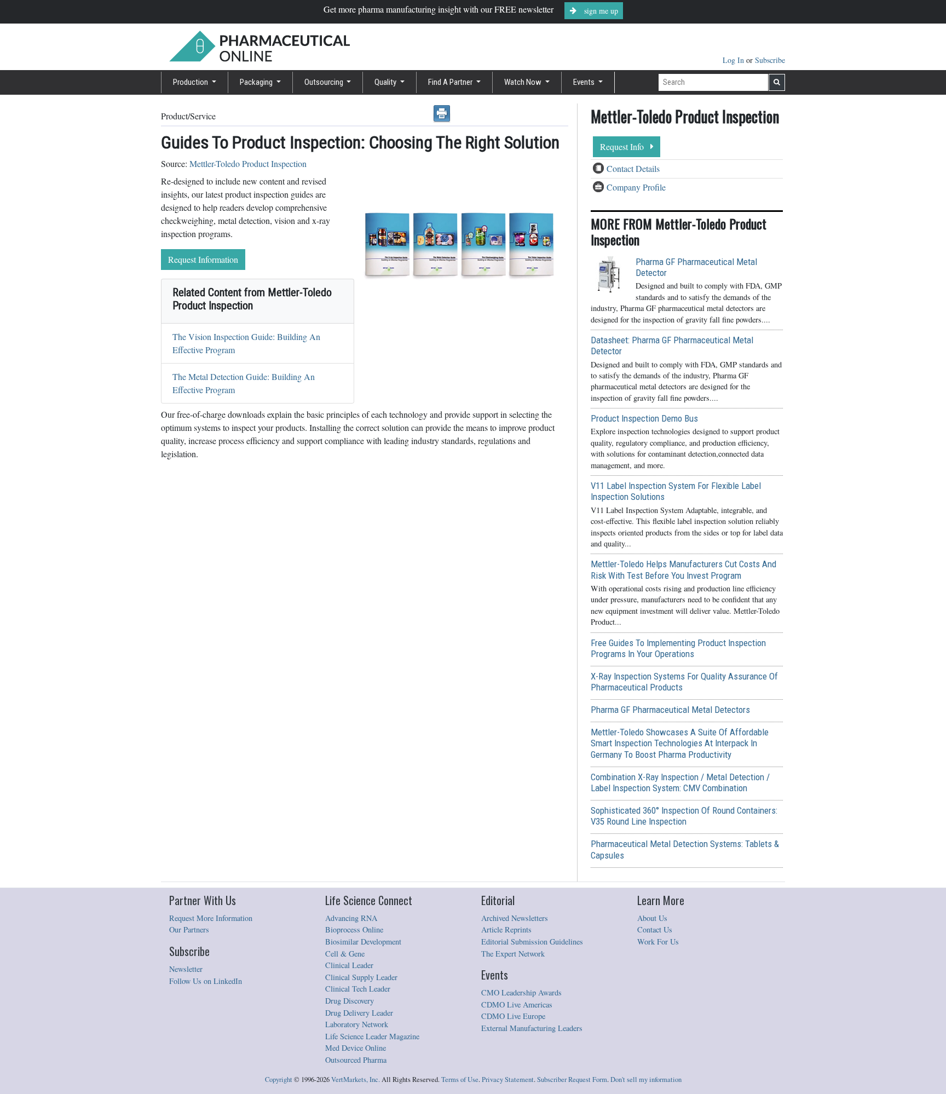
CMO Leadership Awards (521, 992)
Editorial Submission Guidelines (532, 941)
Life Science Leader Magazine (372, 1036)
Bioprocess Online (354, 929)
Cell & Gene (345, 953)
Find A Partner (451, 82)
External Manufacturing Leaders (531, 1028)
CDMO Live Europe (513, 1016)
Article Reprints (506, 929)
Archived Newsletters (514, 918)
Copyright (278, 1079)
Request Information (203, 259)
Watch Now (523, 82)
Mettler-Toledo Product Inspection (248, 163)
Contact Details (633, 168)
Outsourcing (324, 82)
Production (191, 82)
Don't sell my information (646, 1079)
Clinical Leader (349, 965)
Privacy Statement (508, 1079)
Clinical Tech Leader (357, 988)
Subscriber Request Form (572, 1079)
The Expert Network (513, 953)
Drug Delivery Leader (359, 1012)
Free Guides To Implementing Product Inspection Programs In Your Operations (678, 648)
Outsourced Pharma (356, 1060)
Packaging (257, 82)
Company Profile (636, 187)
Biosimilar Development (363, 941)
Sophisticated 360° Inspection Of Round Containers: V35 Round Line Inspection (684, 816)
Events (584, 82)
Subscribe (770, 60)
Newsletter (186, 969)
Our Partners (189, 929)
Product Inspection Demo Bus (644, 418)
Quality (386, 82)
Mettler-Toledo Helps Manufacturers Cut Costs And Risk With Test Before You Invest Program (683, 569)
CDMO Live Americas (516, 1004)
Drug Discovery (349, 1000)
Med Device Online (355, 1048)
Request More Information (210, 918)
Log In (734, 60)
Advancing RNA (351, 918)
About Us (652, 918)
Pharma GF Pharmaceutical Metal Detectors (670, 709)
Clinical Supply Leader (361, 977)
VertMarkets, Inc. (355, 1079)
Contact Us (654, 929)
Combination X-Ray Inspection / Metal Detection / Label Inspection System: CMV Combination (680, 782)
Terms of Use (459, 1079)
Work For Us (658, 941)
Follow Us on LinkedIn (205, 981)
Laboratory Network (356, 1024)
